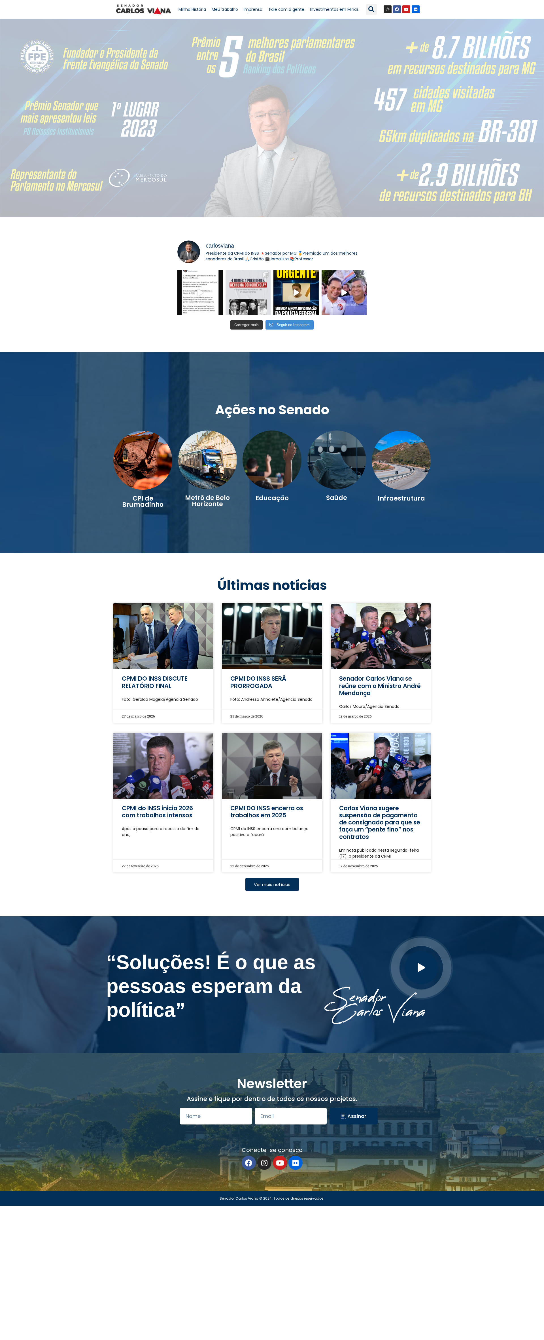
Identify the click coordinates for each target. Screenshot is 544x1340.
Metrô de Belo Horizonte (207, 500)
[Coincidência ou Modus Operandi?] (248, 292)
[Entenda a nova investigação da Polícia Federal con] (296, 292)
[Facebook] (397, 9)
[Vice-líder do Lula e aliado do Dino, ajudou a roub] (344, 292)
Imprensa (254, 9)
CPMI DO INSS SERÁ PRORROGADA (258, 682)
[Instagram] (388, 9)
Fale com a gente (286, 9)
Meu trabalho (225, 9)
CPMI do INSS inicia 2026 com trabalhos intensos (158, 811)
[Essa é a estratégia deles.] (200, 292)
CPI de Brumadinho (142, 501)
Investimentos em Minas (334, 9)
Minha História (192, 9)
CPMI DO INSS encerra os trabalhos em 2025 (266, 811)
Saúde (336, 497)
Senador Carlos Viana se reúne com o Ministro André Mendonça (380, 685)
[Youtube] (406, 9)
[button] (371, 9)
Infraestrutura (401, 498)
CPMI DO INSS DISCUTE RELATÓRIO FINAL (155, 682)
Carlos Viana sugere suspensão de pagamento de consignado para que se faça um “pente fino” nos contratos (379, 822)
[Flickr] (416, 9)
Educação (272, 498)
